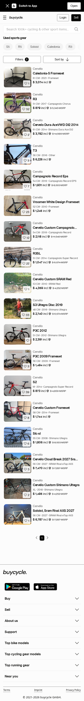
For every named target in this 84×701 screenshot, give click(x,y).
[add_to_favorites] (27, 341)
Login (63, 17)
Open (74, 6)
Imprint (38, 690)
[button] (42, 82)
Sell (76, 17)
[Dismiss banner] (7, 5)
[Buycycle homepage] (16, 17)
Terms (6, 690)
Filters (21, 59)
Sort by (59, 59)
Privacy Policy (73, 690)
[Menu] (4, 17)
